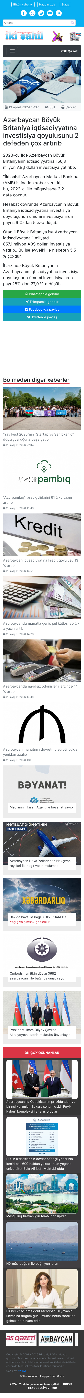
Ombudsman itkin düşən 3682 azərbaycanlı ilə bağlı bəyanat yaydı (37, 975)
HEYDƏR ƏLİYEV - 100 (42, 1387)
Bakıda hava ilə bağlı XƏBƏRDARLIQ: (38, 919)
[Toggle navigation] (12, 51)
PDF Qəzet (69, 51)
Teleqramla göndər (44, 302)
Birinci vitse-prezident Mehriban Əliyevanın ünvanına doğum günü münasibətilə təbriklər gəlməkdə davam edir (40, 1316)
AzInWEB (23, 1370)
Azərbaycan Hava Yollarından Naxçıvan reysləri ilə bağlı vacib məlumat (40, 863)
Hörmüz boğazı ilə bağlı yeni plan (32, 1263)
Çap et (70, 107)
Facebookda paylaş (43, 309)
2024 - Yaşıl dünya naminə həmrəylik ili (34, 1384)
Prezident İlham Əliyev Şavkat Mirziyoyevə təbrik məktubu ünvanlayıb (40, 1032)
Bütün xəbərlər (23, 4)
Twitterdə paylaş (43, 317)
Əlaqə (65, 4)
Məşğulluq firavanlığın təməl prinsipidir (36, 1216)
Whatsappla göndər (43, 294)
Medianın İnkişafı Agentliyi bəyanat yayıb (41, 807)
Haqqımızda (47, 4)
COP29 (67, 1384)
